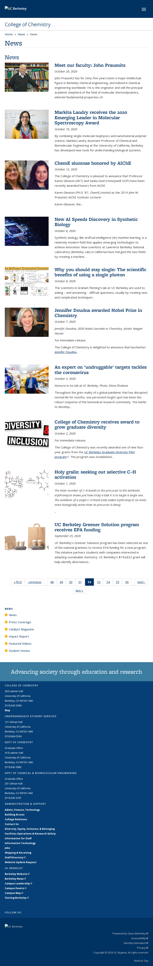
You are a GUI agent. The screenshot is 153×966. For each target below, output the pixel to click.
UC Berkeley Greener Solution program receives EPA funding (97, 527)
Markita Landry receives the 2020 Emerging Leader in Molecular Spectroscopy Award (91, 117)
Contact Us (12, 824)
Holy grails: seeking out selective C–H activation (95, 474)
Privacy (142, 948)
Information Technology (20, 843)
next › (142, 582)
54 (109, 583)
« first (19, 582)
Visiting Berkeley (17, 897)
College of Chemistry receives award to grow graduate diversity (97, 424)
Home (9, 34)
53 (100, 583)
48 (53, 583)
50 (72, 583)
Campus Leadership (18, 883)
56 (128, 583)
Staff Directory (15, 857)
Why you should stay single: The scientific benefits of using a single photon (100, 272)
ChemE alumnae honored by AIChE (93, 163)
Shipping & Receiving (18, 852)
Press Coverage (20, 622)
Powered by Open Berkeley (130, 933)
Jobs (7, 848)
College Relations (16, 819)
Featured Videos (20, 643)
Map (7, 710)
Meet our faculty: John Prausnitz (90, 65)
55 (119, 583)
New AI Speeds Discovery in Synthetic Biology (96, 221)
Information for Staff (18, 838)
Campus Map (14, 893)
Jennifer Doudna (65, 352)
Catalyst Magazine (21, 629)
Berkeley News (15, 878)
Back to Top (141, 960)
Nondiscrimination (136, 943)
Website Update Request (20, 862)
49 (63, 583)
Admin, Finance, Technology (22, 809)
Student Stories (19, 651)
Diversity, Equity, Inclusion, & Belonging (30, 829)
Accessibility (139, 938)
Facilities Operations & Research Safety (30, 833)
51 (81, 583)
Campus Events (15, 888)
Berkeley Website (17, 874)
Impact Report (19, 636)
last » (81, 590)
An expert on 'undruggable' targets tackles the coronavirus (101, 369)
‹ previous (36, 582)
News (21, 34)
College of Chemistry (28, 24)
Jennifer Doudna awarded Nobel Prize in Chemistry (98, 312)
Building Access (15, 814)
